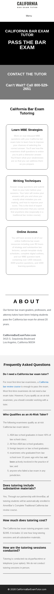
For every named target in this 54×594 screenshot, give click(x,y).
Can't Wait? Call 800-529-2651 (27, 87)
